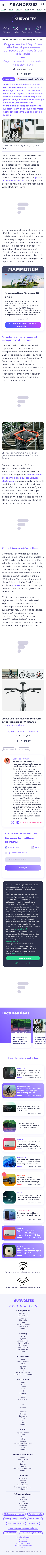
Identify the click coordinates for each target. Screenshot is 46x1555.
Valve (23, 1351)
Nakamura (23, 1506)
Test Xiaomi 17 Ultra (16, 1523)
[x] (12, 822)
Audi (23, 1382)
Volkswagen (23, 1399)
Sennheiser (23, 1445)
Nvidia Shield (23, 1347)
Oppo (23, 1322)
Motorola (23, 1320)
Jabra (23, 1437)
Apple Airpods (23, 1433)
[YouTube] (24, 1306)
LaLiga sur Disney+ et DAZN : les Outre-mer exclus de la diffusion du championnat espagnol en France (29, 1197)
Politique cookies (18, 954)
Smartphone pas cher (14, 1519)
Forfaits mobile (35, 1514)
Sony (23, 1418)
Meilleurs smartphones (14, 1514)
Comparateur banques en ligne (23, 1528)
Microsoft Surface (23, 1372)
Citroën (23, 1387)
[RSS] (21, 1306)
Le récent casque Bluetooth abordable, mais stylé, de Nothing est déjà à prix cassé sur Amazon (28, 1179)
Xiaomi (23, 1328)
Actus (3, 9)
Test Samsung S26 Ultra (31, 1533)
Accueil (5, 40)
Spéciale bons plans (17, 853)
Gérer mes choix (23, 963)
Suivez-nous (8, 79)
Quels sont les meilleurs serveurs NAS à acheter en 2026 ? (28, 1215)
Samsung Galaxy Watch (23, 1468)
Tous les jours (14, 847)
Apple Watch (23, 1460)
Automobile (23, 1379)
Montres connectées (23, 1454)
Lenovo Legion (23, 1341)
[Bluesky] (36, 1306)
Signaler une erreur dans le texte (23, 731)
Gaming (23, 1333)
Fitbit (23, 1462)
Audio (23, 1429)
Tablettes (23, 1475)
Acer (23, 1360)
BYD (23, 1385)
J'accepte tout (24, 958)
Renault (23, 1395)
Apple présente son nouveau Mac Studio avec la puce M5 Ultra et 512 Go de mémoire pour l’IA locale (29, 1233)
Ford (23, 1389)
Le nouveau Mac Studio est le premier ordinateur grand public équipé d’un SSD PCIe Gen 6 (28, 1144)
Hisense (23, 1408)
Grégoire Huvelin (21, 759)
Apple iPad (23, 1478)
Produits (10, 749)
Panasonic (23, 1412)
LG (23, 1410)
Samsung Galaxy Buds (23, 1443)
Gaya (23, 1501)
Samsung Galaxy (23, 1324)
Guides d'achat (22, 1210)
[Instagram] (13, 1306)
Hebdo (37, 847)
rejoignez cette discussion (15, 725)
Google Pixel (23, 1316)
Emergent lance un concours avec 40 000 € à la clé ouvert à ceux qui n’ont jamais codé (20, 1040)
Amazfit (23, 1458)
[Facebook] (17, 1306)
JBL (23, 1439)
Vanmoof (23, 1510)
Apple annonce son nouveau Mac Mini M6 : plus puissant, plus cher (29, 1251)
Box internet (10, 1533)
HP (23, 1370)
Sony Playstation (23, 1349)
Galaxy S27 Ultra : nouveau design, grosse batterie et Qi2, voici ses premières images (28, 1073)
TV (23, 1404)
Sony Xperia (23, 1326)
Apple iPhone (23, 1314)
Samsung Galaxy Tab (23, 1487)
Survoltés (14, 40)
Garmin (23, 1464)
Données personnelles (23, 1545)
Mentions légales (23, 1537)
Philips (23, 1414)
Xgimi (23, 1422)
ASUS (23, 1337)
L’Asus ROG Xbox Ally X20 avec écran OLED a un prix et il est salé (28, 1108)
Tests (11, 9)
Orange (16, 585)
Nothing (23, 1441)
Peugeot (23, 1393)
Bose (23, 1435)
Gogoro (26, 735)
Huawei (23, 1318)
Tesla (23, 1397)
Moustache (23, 1503)
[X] (9, 1306)
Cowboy (23, 1497)
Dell (23, 1364)
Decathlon (23, 1499)
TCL (23, 1420)
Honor (23, 1368)
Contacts (23, 1541)
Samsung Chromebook (23, 1374)
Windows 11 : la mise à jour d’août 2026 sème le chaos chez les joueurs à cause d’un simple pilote (28, 1162)
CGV (23, 1548)
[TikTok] (32, 1306)
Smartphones (23, 1311)
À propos (23, 1539)
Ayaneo (23, 1339)
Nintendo (23, 1345)
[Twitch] (28, 1306)
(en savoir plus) (20, 929)
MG (23, 1391)
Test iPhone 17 (35, 1519)
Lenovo (23, 1366)
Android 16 (33, 1523)
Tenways (23, 1508)
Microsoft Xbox (23, 1343)
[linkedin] (18, 822)
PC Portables (23, 1356)
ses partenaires (12, 941)
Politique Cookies (23, 1543)
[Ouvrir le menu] (3, 4)
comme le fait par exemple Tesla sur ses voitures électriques (22, 477)
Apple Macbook (23, 1362)
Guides (19, 9)
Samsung (23, 1416)
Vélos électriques (27, 40)
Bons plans (29, 9)
